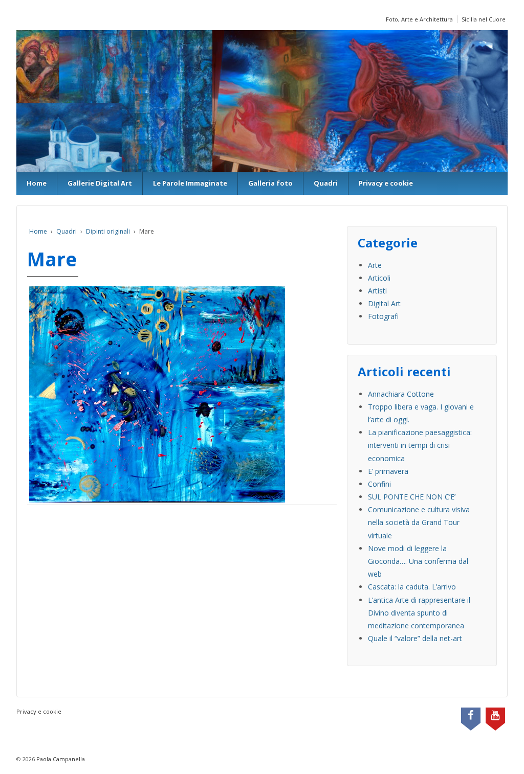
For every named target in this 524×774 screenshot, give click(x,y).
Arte (375, 265)
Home (37, 183)
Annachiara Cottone (401, 394)
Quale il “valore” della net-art (415, 638)
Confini (379, 484)
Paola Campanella (60, 759)
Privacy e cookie (386, 183)
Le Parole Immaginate (190, 183)
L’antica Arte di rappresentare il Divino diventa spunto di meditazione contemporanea (419, 612)
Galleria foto (270, 183)
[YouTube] (495, 716)
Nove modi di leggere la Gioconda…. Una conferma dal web (418, 561)
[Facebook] (471, 716)
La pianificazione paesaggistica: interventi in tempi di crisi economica (420, 445)
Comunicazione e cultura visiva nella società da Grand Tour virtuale (419, 522)
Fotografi (383, 316)
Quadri (326, 183)
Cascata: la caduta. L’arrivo (412, 586)
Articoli (379, 278)
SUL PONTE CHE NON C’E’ (411, 497)
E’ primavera (388, 471)
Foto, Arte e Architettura (419, 19)
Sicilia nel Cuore (484, 19)
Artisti (377, 290)
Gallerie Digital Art (100, 183)
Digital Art (384, 303)
